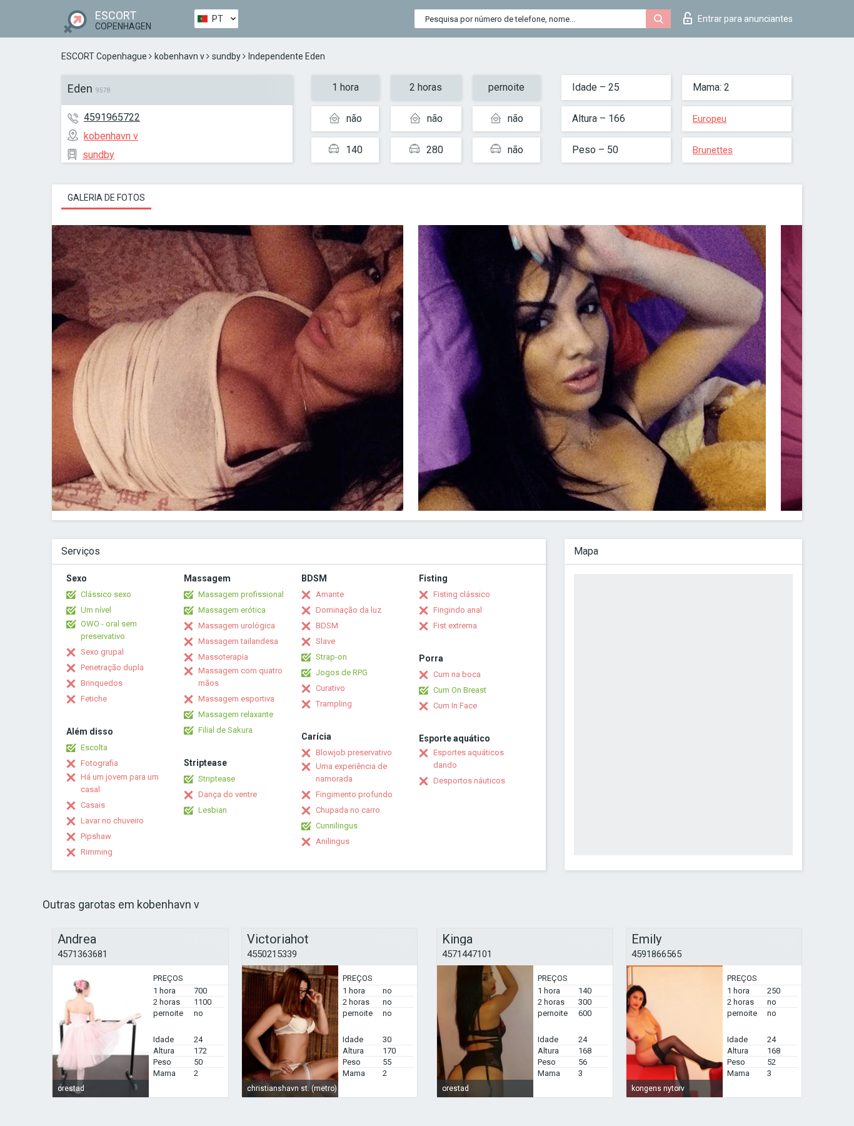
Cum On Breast (459, 690)
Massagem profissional (241, 594)
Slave (325, 641)
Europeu (709, 118)
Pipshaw (96, 836)
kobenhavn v (179, 56)
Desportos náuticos (469, 780)
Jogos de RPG (342, 672)
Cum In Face (455, 705)
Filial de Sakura (225, 730)
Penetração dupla (112, 667)
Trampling (334, 703)
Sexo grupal (102, 651)
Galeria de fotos (106, 198)
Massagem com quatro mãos (240, 677)
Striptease (216, 778)
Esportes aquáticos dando (468, 759)
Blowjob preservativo (354, 752)
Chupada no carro (348, 810)
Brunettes (713, 150)
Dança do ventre (227, 794)
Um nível (96, 610)
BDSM (327, 625)
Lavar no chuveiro (112, 820)
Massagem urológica (236, 625)
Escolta (94, 747)
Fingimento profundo (354, 794)
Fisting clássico (461, 594)
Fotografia (99, 763)
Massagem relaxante (235, 714)
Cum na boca (457, 674)
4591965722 (112, 117)
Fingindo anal (457, 610)
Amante (330, 594)
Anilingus (332, 841)
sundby (226, 56)
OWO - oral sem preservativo (109, 630)
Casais (93, 805)
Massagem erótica (232, 610)
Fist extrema (455, 625)
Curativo (330, 688)
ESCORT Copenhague (104, 56)
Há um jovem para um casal (120, 783)
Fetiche (94, 698)
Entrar (745, 19)
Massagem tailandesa (238, 641)
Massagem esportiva (236, 698)
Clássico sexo (106, 594)
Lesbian (212, 810)
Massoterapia (223, 656)
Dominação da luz (348, 610)
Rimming (97, 852)
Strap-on (331, 656)
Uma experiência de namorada (351, 772)
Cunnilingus (337, 825)
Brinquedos (102, 683)
